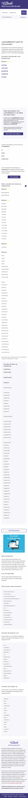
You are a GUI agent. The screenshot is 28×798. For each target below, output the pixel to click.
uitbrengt (3, 317)
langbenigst (7, 477)
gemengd (4, 206)
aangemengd (5, 269)
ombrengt (4, 303)
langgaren (6, 485)
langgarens (7, 488)
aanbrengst (7, 450)
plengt (3, 261)
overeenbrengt (5, 352)
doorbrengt (4, 293)
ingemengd (4, 271)
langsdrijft (6, 515)
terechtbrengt (5, 344)
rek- (5, 645)
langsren (6, 403)
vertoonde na (7, 617)
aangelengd (4, 266)
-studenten (6, 705)
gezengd (3, 211)
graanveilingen (8, 612)
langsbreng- (5, 159)
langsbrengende (8, 416)
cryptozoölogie (7, 624)
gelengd (3, 203)
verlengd (3, 220)
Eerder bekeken (6, 17)
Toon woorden (14, 177)
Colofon (15, 796)
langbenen (6, 469)
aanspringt (6, 453)
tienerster (6, 610)
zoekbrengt (4, 325)
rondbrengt (4, 309)
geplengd (3, 209)
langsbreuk (6, 398)
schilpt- (5, 659)
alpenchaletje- (7, 673)
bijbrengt (3, 290)
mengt (3, 258)
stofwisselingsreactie (9, 605)
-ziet (5, 701)
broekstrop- (7, 657)
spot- (5, 668)
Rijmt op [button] (4, 12)
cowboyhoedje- (8, 666)
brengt (3, 282)
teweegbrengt (5, 349)
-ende (5, 710)
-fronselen (6, 719)
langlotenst (7, 499)
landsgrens (6, 464)
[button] (26, 186)
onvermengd (4, 277)
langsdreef (6, 509)
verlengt (3, 222)
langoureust (7, 507)
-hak (5, 703)
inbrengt (3, 298)
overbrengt (4, 338)
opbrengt (3, 306)
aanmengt (4, 68)
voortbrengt (4, 320)
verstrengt (4, 233)
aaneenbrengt (7, 421)
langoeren (6, 501)
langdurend (7, 480)
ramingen (6, 603)
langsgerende (7, 434)
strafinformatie (8, 619)
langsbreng (7, 369)
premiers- (6, 661)
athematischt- (7, 671)
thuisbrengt (4, 311)
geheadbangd (5, 195)
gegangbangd (5, 192)
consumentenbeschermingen (11, 598)
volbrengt (4, 247)
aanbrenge (6, 448)
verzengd (3, 236)
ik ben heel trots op (9, 591)
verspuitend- (7, 650)
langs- (3, 153)
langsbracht (7, 395)
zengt (2, 263)
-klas (5, 727)
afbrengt (3, 287)
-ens (5, 713)
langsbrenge (7, 372)
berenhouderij (7, 601)
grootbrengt (4, 295)
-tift (5, 724)
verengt (3, 217)
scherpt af (6, 622)
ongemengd (4, 274)
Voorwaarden (22, 796)
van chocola (7, 594)
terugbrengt (4, 346)
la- (2, 150)
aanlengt (4, 65)
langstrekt (6, 411)
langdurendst (7, 426)
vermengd (4, 225)
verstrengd (4, 230)
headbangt (4, 74)
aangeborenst (7, 424)
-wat (5, 708)
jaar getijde (7, 615)
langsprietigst (7, 442)
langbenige (7, 474)
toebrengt (4, 314)
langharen (6, 496)
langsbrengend (8, 387)
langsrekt (6, 400)
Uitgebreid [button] (23, 17)
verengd (3, 214)
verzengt (3, 238)
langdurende (7, 483)
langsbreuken (7, 429)
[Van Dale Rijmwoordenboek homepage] (7, 3)
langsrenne (6, 408)
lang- (3, 156)
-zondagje (6, 715)
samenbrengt (4, 341)
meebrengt (4, 301)
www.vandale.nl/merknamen (14, 783)
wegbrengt (4, 322)
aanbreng (6, 445)
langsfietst (6, 518)
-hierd (5, 731)
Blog (5, 796)
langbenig (6, 472)
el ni (5, 608)
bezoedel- (6, 652)
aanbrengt (4, 284)
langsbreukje (7, 432)
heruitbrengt (4, 333)
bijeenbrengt (4, 328)
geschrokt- (6, 664)
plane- (5, 675)
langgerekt (6, 491)
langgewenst (7, 493)
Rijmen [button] (24, 12)
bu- (4, 654)
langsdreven (7, 512)
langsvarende (7, 437)
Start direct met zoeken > (13, 134)
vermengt (4, 228)
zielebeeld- (6, 678)
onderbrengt (4, 336)
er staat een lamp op (9, 596)
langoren (6, 504)
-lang (5, 722)
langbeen (6, 466)
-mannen (6, 729)
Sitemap (10, 796)
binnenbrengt (4, 330)
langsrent (6, 382)
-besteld (6, 698)
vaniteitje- (6, 647)
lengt (2, 255)
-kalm (5, 717)
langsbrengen (8, 377)
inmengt (3, 77)
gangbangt (4, 71)
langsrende (7, 406)
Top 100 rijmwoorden (14, 530)
